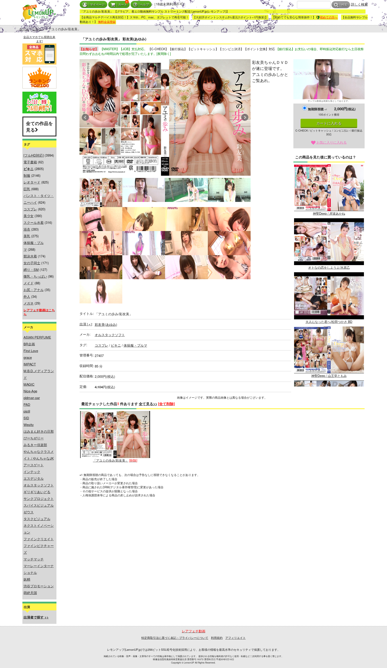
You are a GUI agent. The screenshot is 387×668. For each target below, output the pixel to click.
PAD (27, 404)
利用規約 (217, 638)
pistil (27, 411)
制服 (27, 175)
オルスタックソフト (39, 485)
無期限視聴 (317, 109)
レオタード (32, 182)
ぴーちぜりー (34, 438)
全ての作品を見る (39, 126)
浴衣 (27, 229)
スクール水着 (34, 222)
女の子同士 (32, 262)
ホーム (24, 29)
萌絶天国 (30, 592)
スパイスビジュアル (39, 505)
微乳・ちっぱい (35, 276)
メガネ (29, 303)
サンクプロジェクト (39, 498)
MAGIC (29, 384)
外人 (27, 296)
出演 (86, 324)
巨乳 (27, 188)
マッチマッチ (34, 559)
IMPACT (30, 364)
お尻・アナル (34, 289)
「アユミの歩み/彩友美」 (110, 460)
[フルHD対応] (34, 155)
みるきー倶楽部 (35, 444)
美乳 (27, 235)
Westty (29, 424)
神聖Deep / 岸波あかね (329, 213)
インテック (32, 471)
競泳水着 (30, 256)
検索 (344, 4)
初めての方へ (329, 17)
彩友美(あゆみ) (106, 324)
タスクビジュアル (37, 518)
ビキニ (37, 29)
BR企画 (29, 344)
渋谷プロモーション (39, 586)
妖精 (27, 579)
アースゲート (34, 465)
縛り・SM (31, 269)
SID (26, 417)
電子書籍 (30, 162)
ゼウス (29, 512)
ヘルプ (144, 4)
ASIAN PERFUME (37, 337)
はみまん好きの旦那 (39, 431)
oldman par (32, 397)
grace (28, 357)
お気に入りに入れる (331, 142)
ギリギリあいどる (37, 491)
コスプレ (30, 209)
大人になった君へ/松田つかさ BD (328, 321)
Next (244, 117)
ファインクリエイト (39, 538)
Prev (85, 117)
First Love (31, 350)
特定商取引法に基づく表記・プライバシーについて (174, 638)
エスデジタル (34, 478)
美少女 (29, 215)
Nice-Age (30, 391)
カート (122, 4)
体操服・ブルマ (135, 345)
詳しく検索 (359, 4)
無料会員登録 (107, 21)
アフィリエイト (235, 638)
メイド (29, 283)
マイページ (97, 4)
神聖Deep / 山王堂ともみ (329, 375)
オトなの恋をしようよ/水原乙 (329, 267)
